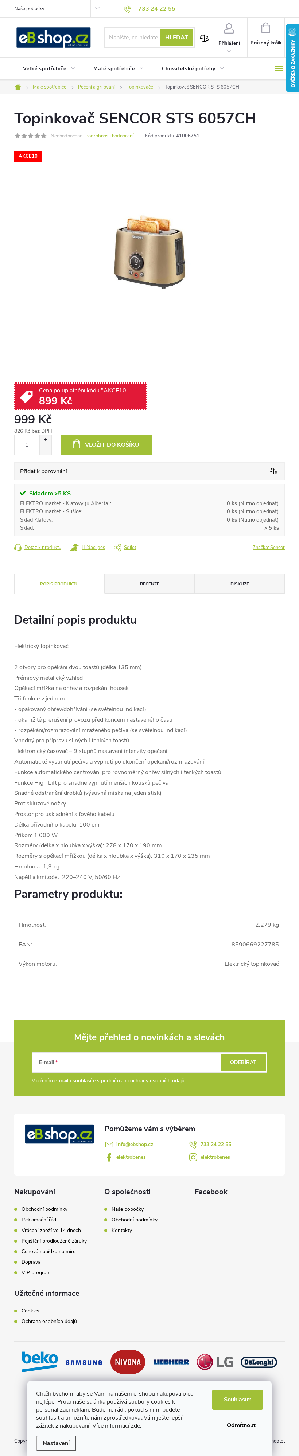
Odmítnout (241, 1425)
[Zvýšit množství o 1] (45, 440)
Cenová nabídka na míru (49, 1252)
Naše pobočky (29, 8)
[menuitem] (49, 69)
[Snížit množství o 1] (45, 450)
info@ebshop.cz (134, 1144)
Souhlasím (238, 1400)
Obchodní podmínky (44, 1209)
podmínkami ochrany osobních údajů (143, 1080)
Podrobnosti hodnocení (109, 136)
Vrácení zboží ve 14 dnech (51, 1230)
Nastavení (56, 1443)
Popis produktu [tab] (59, 584)
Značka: (269, 547)
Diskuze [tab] (239, 584)
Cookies (30, 1311)
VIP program (36, 1273)
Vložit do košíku (112, 445)
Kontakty (122, 1230)
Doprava (31, 1262)
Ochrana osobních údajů (49, 1321)
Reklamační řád (39, 1220)
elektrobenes (131, 1157)
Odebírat (243, 1062)
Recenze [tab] (149, 584)
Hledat (176, 38)
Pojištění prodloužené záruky (54, 1241)
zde (135, 1426)
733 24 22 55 (216, 1144)
